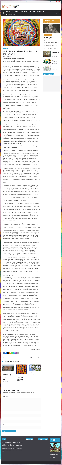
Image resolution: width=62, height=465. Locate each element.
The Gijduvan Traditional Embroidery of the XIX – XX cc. (21, 378)
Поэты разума (49, 38)
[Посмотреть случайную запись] (58, 12)
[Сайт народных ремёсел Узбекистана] (3, 12)
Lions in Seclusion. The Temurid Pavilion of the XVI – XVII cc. (7, 376)
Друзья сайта (28, 443)
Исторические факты (26, 11)
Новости (8, 11)
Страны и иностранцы (38, 11)
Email (3, 418)
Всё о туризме (15, 11)
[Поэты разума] (51, 28)
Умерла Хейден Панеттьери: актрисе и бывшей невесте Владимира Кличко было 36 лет (31, 2)
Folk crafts (5, 48)
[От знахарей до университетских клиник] (47, 54)
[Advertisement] (51, 84)
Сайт (3, 424)
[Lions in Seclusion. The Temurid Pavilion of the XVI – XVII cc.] (8, 365)
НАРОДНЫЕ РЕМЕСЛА (10, 14)
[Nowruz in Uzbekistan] (35, 365)
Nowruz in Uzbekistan (34, 373)
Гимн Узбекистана (54, 67)
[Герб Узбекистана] (47, 62)
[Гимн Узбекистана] (47, 68)
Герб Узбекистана (54, 61)
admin (10, 56)
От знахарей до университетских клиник (55, 54)
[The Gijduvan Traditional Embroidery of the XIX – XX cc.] (22, 365)
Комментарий (6, 396)
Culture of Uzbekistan (35, 357)
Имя (3, 413)
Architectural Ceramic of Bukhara (11, 357)
